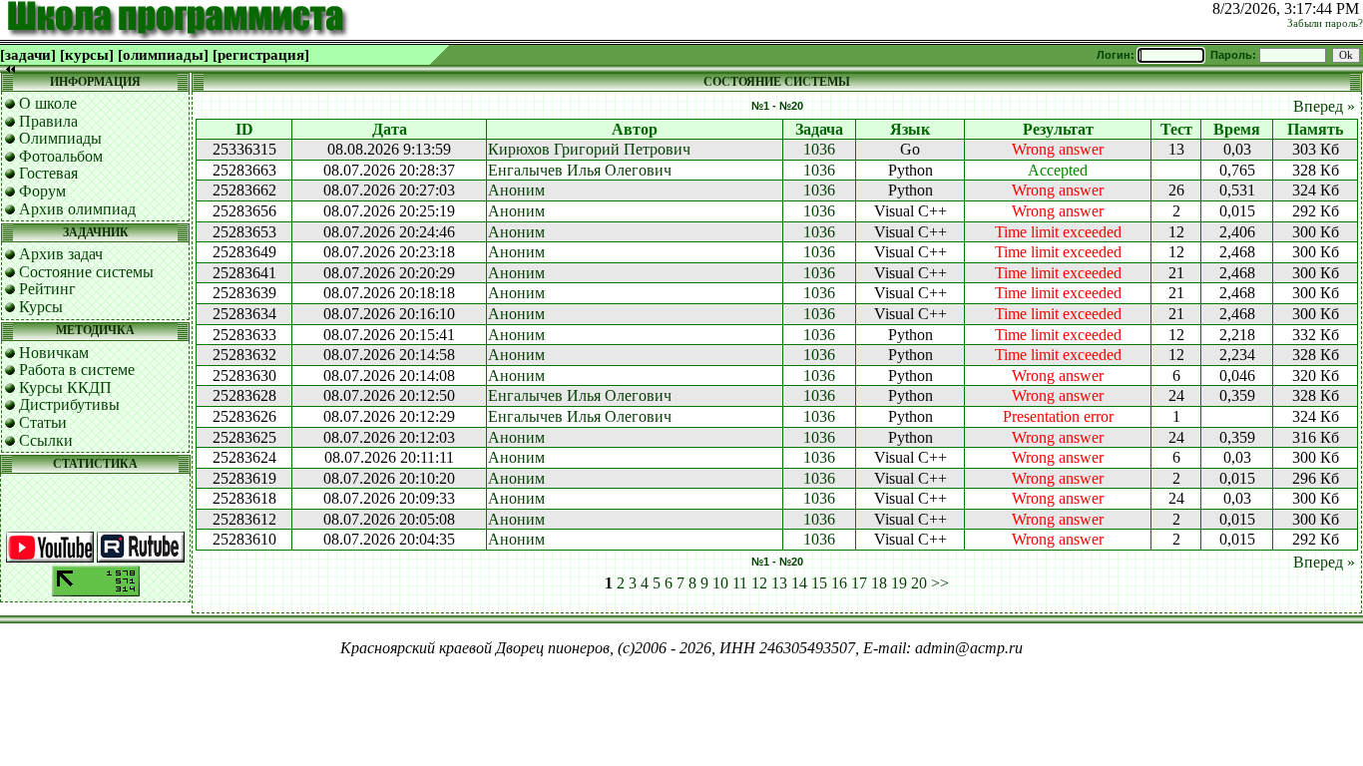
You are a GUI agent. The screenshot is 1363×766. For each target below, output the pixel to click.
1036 (819, 149)
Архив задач (61, 253)
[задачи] (28, 55)
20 (919, 582)
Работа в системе (77, 369)
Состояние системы (86, 271)
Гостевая (48, 173)
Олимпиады (60, 138)
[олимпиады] (163, 55)
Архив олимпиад (77, 208)
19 (899, 582)
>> (940, 582)
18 (879, 582)
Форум (42, 191)
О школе (48, 103)
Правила (48, 121)
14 (799, 582)
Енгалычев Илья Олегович (580, 170)
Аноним (516, 190)
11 (739, 582)
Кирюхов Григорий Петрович (589, 149)
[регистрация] (261, 55)
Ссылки (46, 440)
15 (819, 582)
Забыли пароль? (1325, 23)
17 (859, 582)
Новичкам (54, 352)
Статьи (43, 422)
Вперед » (1324, 106)
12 (759, 582)
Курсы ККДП (65, 387)
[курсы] (87, 55)
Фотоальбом (61, 156)
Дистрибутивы (69, 404)
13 (779, 582)
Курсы (41, 306)
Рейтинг (47, 288)
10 (720, 582)
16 (839, 582)
